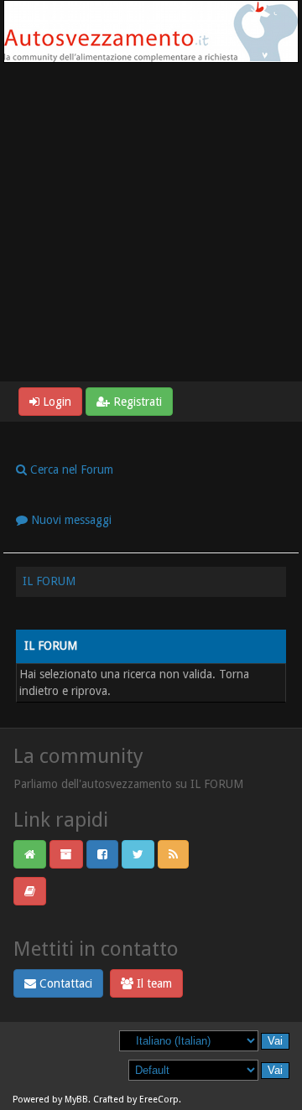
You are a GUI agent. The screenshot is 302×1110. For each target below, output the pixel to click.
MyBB (76, 1099)
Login (55, 401)
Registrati (136, 401)
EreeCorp (159, 1099)
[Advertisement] (151, 222)
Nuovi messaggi (70, 519)
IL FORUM (49, 581)
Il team (152, 983)
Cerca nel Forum (70, 469)
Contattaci (64, 983)
